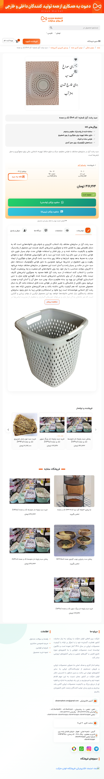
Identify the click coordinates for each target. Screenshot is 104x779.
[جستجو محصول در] (51, 27)
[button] (8, 429)
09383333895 (83, 712)
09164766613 (52, 714)
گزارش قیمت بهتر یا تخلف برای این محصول (51, 221)
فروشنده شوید (31, 41)
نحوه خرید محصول (40, 652)
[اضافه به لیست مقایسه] (75, 71)
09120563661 (65, 712)
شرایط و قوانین (42, 648)
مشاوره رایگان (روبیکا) (50, 212)
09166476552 (74, 714)
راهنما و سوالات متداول (39, 639)
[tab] (83, 230)
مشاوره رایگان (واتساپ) (50, 202)
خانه (98, 48)
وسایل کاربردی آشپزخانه (59, 48)
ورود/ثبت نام (8, 41)
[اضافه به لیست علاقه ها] (75, 59)
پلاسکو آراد (82, 165)
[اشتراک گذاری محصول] (75, 65)
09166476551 (63, 714)
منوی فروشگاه (92, 41)
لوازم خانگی (90, 48)
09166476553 (85, 714)
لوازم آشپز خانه (76, 48)
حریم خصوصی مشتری (39, 643)
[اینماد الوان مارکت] (77, 768)
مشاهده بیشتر (52, 302)
